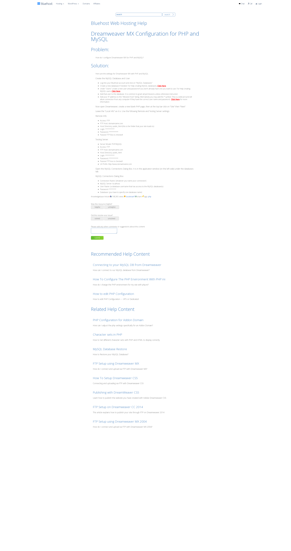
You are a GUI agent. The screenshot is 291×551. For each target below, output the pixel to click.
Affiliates (96, 3)
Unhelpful (111, 207)
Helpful (97, 207)
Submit (97, 237)
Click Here (161, 86)
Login (259, 3)
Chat (242, 3)
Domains (86, 3)
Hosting (59, 3)
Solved (97, 218)
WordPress (72, 3)
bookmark (130, 196)
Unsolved (111, 218)
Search (167, 14)
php (149, 196)
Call (250, 3)
